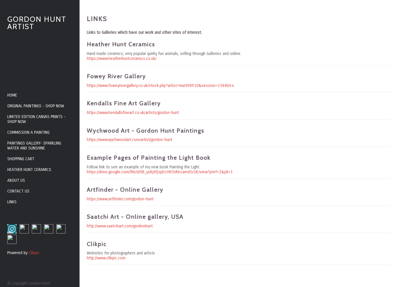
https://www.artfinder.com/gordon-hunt (120, 199)
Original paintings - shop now (35, 106)
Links (12, 201)
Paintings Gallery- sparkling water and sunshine (34, 146)
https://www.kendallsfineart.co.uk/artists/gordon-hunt (133, 112)
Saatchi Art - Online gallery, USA (135, 216)
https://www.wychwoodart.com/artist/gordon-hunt (129, 139)
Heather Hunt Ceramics (29, 169)
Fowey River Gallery (116, 76)
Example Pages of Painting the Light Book (149, 157)
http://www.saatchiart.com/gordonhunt (120, 226)
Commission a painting (28, 132)
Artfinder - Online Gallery (125, 189)
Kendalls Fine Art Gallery (124, 103)
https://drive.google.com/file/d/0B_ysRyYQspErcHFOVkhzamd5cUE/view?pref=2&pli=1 (160, 172)
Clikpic (34, 252)
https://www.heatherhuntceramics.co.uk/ (121, 58)
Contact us (18, 191)
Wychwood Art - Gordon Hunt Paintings (145, 130)
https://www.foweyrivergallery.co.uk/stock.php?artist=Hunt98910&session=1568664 (160, 85)
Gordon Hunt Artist (36, 23)
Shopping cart (20, 158)
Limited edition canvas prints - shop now (36, 119)
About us (16, 180)
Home (12, 95)
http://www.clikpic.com (106, 258)
